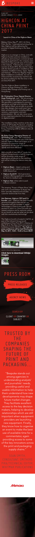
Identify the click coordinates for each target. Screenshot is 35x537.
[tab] (15, 15)
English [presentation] (15, 15)
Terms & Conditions (21, 528)
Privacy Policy (12, 528)
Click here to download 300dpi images (15, 254)
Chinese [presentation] (20, 15)
